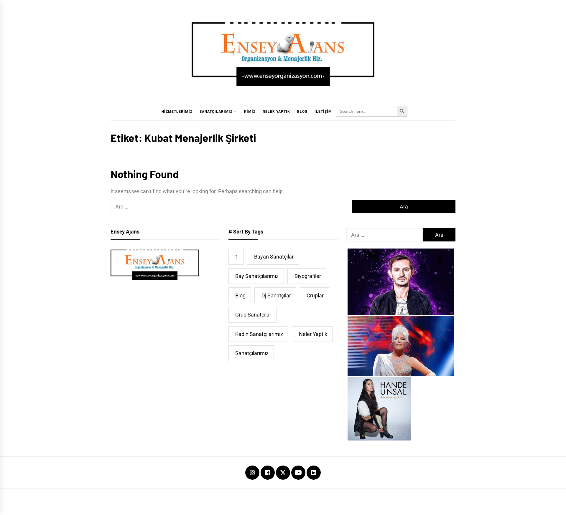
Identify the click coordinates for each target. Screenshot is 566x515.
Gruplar (315, 295)
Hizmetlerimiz (177, 112)
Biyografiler (307, 276)
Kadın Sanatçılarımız (259, 334)
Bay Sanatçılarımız (257, 276)
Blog (302, 112)
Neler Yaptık (276, 112)
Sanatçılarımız (216, 112)
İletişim (323, 112)
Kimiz (250, 112)
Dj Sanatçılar (276, 295)
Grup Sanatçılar (253, 315)
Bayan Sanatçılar (274, 257)
